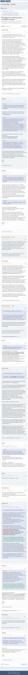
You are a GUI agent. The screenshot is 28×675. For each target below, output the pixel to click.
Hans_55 (5, 503)
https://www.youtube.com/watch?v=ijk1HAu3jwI (13, 453)
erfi (4, 340)
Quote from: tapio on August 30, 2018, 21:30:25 (13, 311)
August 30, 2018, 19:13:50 (6, 239)
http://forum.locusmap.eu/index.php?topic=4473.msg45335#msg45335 (10, 137)
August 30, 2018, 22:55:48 (6, 342)
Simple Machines (17, 673)
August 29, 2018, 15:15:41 (6, 32)
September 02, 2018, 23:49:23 (7, 634)
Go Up (2, 664)
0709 (17, 336)
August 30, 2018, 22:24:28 (6, 307)
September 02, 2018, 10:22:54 (7, 489)
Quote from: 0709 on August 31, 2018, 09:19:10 (13, 373)
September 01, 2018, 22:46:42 (7, 475)
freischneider (6, 237)
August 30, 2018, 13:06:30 (6, 101)
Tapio (19, 336)
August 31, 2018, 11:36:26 (6, 370)
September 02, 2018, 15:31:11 (7, 505)
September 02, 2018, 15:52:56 (7, 567)
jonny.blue (6, 488)
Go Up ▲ (18, 672)
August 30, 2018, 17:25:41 (6, 172)
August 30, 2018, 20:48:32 (6, 263)
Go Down (3, 26)
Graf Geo (5, 30)
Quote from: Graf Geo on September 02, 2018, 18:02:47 (14, 638)
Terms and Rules (13, 672)
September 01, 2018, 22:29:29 (7, 445)
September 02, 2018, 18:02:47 (7, 616)
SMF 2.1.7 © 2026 (11, 673)
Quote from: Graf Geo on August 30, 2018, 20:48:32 (13, 510)
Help (9, 672)
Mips (4, 99)
